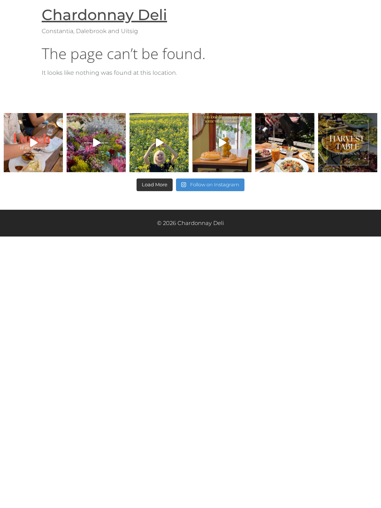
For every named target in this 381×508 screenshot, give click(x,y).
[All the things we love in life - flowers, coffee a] (96, 142)
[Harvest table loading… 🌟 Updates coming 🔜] (347, 142)
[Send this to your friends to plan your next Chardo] (33, 142)
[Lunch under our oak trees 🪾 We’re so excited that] (284, 142)
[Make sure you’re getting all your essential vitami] (222, 142)
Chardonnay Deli (104, 15)
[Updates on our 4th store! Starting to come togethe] (159, 142)
